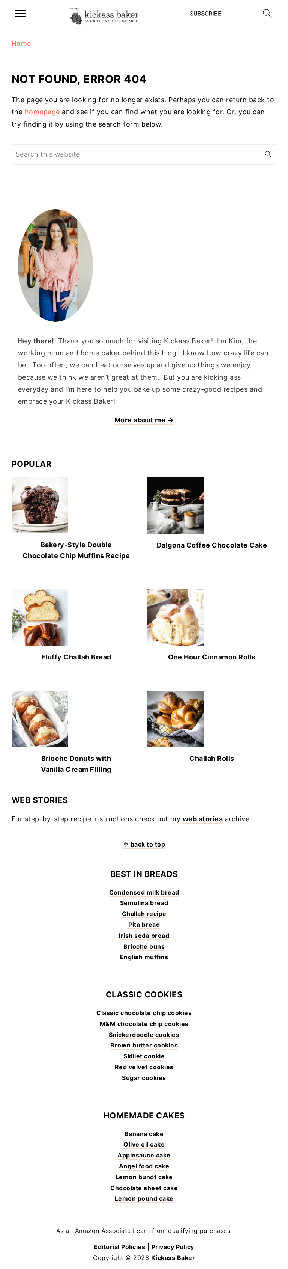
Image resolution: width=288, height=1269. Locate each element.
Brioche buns (144, 946)
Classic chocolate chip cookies (144, 1013)
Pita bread (144, 924)
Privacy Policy (173, 1247)
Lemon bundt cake (144, 1177)
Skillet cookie (144, 1056)
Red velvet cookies (144, 1067)
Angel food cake (144, 1166)
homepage (42, 112)
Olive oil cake (144, 1144)
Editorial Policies (119, 1247)
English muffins (144, 957)
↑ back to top (144, 844)
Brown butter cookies (144, 1045)
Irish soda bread (144, 935)
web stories (203, 819)
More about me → (144, 420)
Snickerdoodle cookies (144, 1034)
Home (21, 43)
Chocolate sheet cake (144, 1188)
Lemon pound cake (144, 1198)
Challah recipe (144, 913)
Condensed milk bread (144, 892)
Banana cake (144, 1134)
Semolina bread (144, 903)
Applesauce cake (144, 1155)
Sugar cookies (144, 1078)
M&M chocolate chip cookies (144, 1024)
